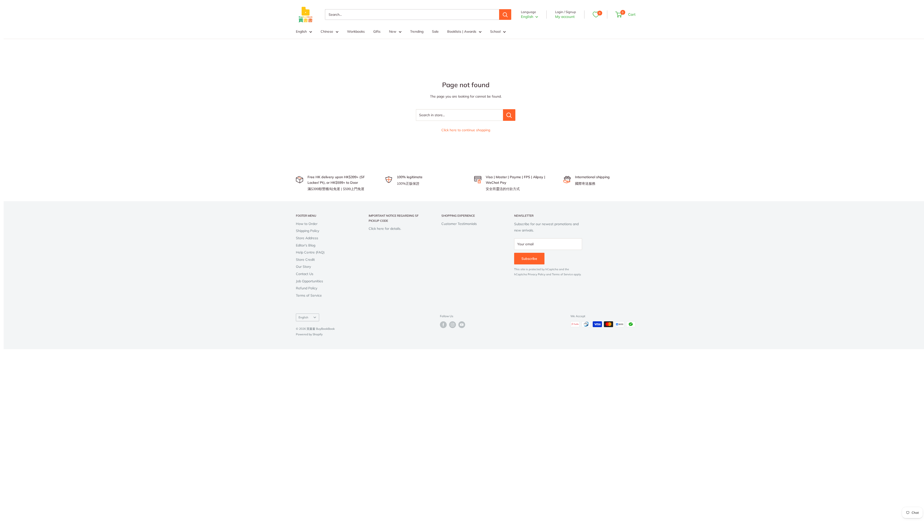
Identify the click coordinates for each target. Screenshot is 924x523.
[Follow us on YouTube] (461, 324)
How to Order (306, 224)
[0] (596, 14)
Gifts (377, 31)
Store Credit (305, 259)
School (495, 31)
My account (565, 16)
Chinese (327, 31)
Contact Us (304, 274)
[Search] (505, 14)
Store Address (307, 238)
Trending (416, 31)
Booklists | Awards (461, 31)
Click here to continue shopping (465, 130)
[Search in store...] (509, 115)
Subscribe (529, 258)
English (301, 31)
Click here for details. (385, 228)
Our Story (303, 266)
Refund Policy (306, 288)
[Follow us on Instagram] (452, 324)
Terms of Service (309, 295)
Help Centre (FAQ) (310, 252)
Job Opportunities (309, 281)
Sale (435, 31)
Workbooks (356, 31)
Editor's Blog (305, 245)
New (392, 31)
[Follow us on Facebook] (443, 324)
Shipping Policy (307, 231)
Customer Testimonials (459, 224)
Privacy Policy (536, 274)
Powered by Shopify (309, 334)
